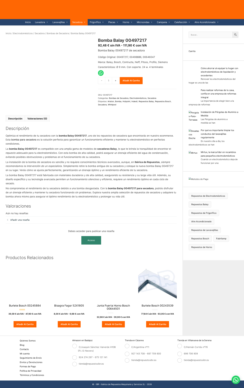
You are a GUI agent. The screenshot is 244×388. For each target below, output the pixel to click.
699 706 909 (191, 353)
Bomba (118, 101)
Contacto (24, 349)
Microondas (143, 22)
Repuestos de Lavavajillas (204, 230)
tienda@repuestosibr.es (91, 363)
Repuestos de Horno (201, 247)
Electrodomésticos (23, 33)
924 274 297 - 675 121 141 (93, 357)
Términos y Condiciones (32, 375)
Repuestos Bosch (163, 101)
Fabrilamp (221, 238)
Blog (22, 345)
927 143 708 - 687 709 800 (146, 353)
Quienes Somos (28, 340)
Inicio (28, 22)
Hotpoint (126, 101)
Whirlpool (112, 104)
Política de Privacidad (30, 371)
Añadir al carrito (131, 80)
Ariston (111, 101)
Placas (111, 22)
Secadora (77, 22)
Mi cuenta (25, 353)
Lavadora (40, 22)
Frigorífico (95, 22)
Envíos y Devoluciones (31, 362)
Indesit (134, 101)
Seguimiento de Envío (31, 358)
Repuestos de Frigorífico (203, 213)
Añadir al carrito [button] (25, 324)
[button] (236, 380)
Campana (162, 22)
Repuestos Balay (146, 101)
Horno (126, 22)
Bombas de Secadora (58, 33)
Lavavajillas (59, 22)
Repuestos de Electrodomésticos (208, 196)
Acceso (91, 240)
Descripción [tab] (15, 118)
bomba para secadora (23, 139)
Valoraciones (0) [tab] (37, 118)
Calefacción (180, 22)
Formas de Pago (28, 366)
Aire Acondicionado (205, 22)
